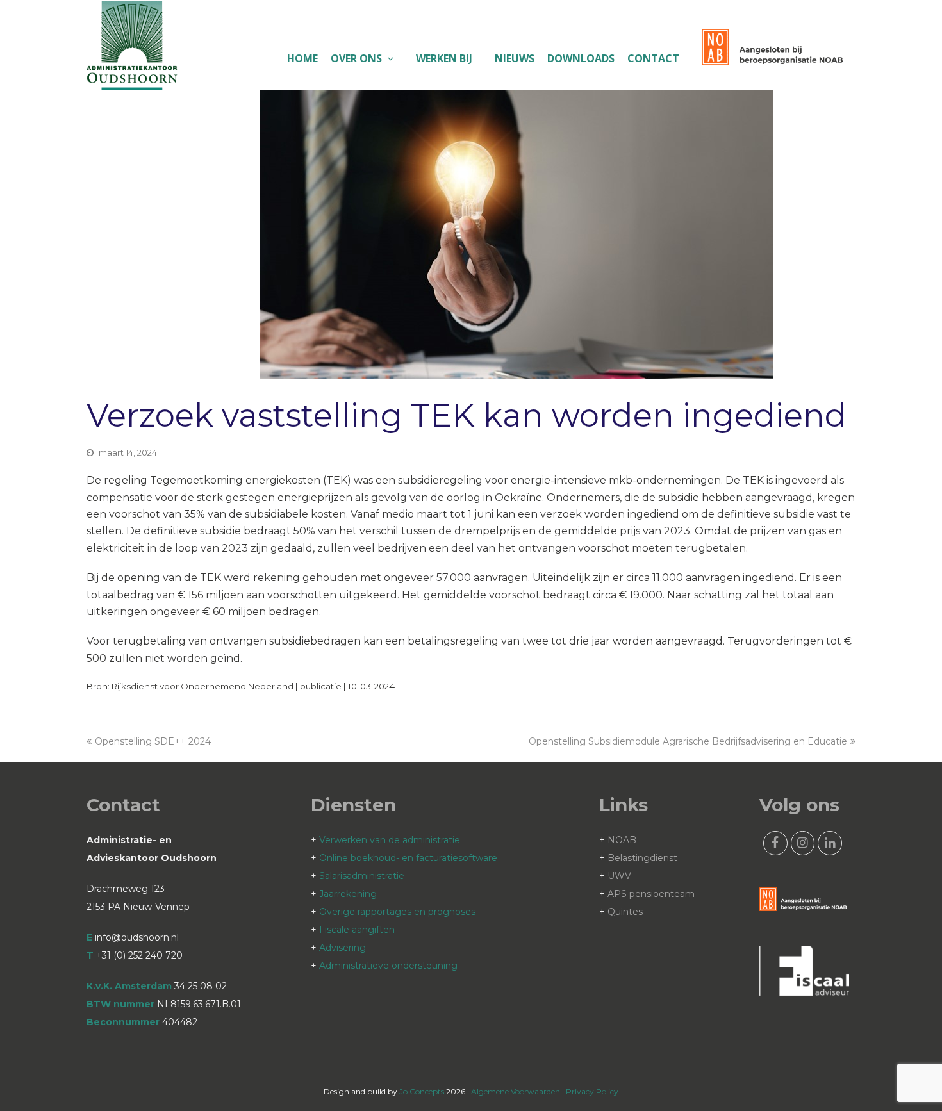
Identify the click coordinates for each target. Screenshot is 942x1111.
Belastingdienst (642, 858)
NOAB (621, 840)
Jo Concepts (421, 1091)
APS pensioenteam (651, 894)
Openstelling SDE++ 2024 (153, 741)
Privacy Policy (592, 1091)
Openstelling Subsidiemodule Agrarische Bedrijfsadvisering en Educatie (688, 741)
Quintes (625, 912)
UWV (619, 876)
